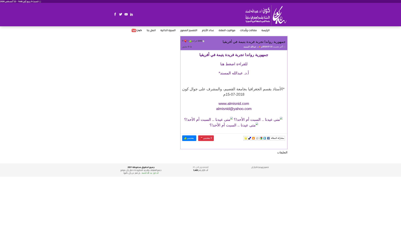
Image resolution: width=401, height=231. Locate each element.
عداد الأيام (208, 30)
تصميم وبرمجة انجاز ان (260, 167)
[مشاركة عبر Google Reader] (261, 138)
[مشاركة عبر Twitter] (264, 138)
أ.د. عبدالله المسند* (234, 73)
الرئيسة (265, 30)
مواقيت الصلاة (227, 30)
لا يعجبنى (207, 138)
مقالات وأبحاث (248, 30)
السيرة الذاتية (168, 30)
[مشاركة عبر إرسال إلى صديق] (246, 138)
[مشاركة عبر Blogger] (253, 138)
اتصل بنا (151, 30)
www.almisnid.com (234, 103)
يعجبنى (190, 138)
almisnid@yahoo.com (234, 109)
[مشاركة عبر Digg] (257, 138)
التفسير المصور (188, 30)
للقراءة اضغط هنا (233, 64)
